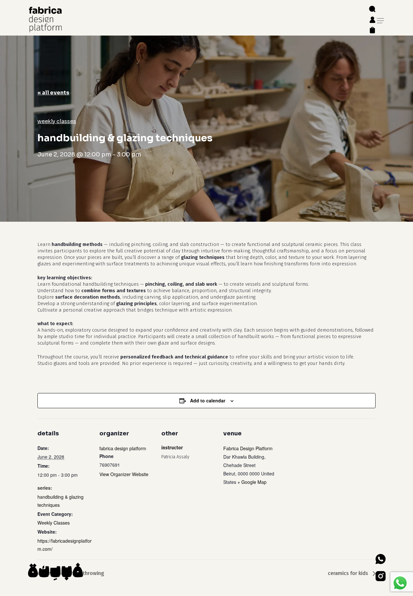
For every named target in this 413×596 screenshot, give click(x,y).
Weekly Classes (56, 121)
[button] (380, 20)
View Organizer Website (123, 474)
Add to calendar (207, 400)
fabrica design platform (122, 448)
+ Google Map (252, 482)
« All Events (53, 92)
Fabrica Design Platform (248, 448)
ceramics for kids (348, 573)
